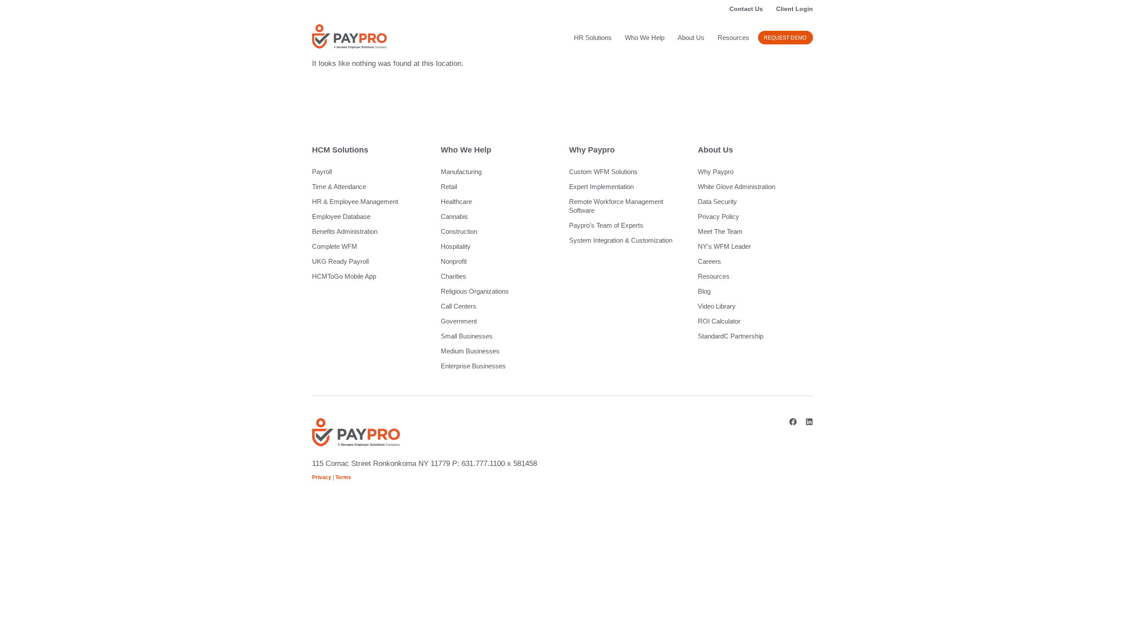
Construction (459, 231)
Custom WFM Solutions (603, 171)
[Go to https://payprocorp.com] (349, 36)
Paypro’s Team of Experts (606, 225)
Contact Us (746, 8)
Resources (733, 37)
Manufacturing (461, 171)
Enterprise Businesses (473, 366)
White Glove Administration (736, 186)
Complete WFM (334, 246)
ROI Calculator (719, 321)
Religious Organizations (475, 291)
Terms (343, 477)
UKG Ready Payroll (340, 261)
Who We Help (644, 37)
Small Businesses (467, 336)
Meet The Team (720, 231)
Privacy (321, 477)
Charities (453, 276)
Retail (449, 186)
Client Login (794, 8)
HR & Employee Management (355, 201)
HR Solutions (593, 37)
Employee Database (341, 216)
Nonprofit (454, 261)
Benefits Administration (344, 231)
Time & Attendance (339, 186)
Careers (709, 261)
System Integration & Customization (620, 240)
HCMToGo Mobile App (344, 276)
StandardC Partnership (730, 336)
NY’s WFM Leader (724, 246)
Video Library (717, 306)
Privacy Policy (718, 216)
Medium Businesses (470, 351)
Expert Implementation (601, 186)
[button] (785, 37)
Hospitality (456, 246)
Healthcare (456, 201)
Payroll (322, 171)
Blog (704, 291)
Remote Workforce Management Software (616, 206)
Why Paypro (715, 171)
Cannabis (454, 216)
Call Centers (458, 306)
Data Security (717, 201)
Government (459, 321)
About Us (691, 37)
